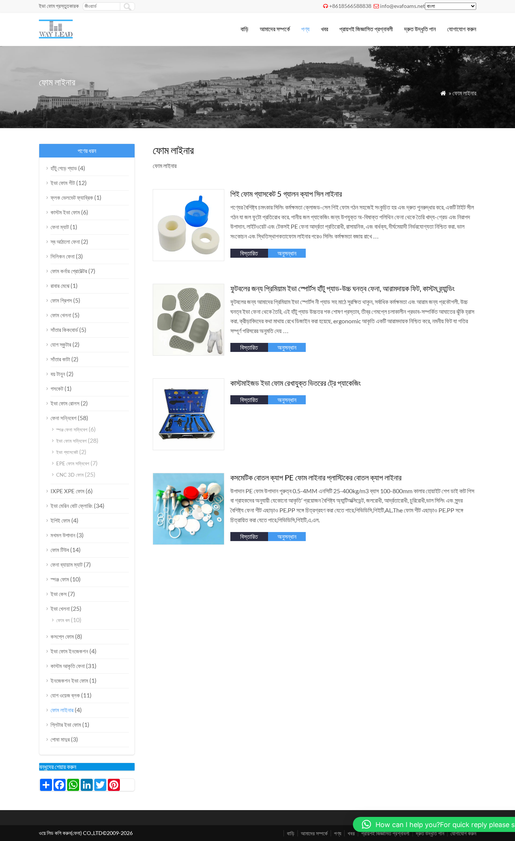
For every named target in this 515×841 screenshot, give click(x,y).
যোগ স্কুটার (61, 344)
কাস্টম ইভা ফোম (65, 212)
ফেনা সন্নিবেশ (64, 417)
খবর (324, 28)
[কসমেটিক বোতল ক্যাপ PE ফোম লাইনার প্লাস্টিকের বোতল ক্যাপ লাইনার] (189, 542)
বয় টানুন (58, 373)
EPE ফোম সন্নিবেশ (72, 463)
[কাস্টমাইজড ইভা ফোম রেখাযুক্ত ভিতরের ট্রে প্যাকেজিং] (189, 447)
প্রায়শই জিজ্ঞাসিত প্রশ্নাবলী (366, 28)
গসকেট (57, 388)
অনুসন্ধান (286, 253)
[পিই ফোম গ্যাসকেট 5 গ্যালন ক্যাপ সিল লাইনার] (189, 258)
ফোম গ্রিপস (61, 300)
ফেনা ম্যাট (60, 226)
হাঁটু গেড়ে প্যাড (64, 168)
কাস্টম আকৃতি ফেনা (68, 665)
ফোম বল (63, 620)
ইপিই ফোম (60, 520)
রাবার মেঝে (60, 285)
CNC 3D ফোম (70, 475)
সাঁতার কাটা (60, 359)
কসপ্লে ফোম (62, 636)
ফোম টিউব (60, 549)
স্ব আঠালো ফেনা (65, 241)
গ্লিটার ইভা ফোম (66, 724)
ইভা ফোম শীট (63, 182)
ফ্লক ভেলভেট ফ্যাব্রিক (72, 197)
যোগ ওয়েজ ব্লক (65, 695)
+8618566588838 (350, 6)
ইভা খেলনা (60, 608)
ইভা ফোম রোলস (65, 403)
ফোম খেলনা (61, 315)
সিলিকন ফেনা (63, 256)
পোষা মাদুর (60, 739)
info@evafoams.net (402, 6)
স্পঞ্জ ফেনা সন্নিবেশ (71, 430)
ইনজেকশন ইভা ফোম (69, 680)
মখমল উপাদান (63, 535)
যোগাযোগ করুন (461, 28)
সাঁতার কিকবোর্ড (64, 329)
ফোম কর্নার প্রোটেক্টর (69, 271)
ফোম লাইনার (62, 709)
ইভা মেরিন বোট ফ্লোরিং (72, 505)
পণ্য (305, 28)
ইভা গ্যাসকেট (67, 452)
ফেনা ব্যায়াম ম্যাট (67, 564)
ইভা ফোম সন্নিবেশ (71, 441)
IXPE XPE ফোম (67, 491)
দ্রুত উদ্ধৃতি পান (420, 28)
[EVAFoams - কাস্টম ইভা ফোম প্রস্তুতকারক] (56, 36)
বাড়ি (244, 28)
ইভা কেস (59, 593)
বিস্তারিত (249, 253)
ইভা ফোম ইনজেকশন (69, 651)
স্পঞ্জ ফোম (60, 579)
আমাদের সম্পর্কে (275, 28)
